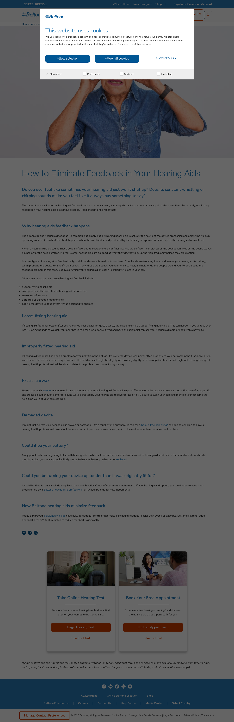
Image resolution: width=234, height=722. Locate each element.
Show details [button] (165, 58)
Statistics (129, 74)
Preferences (93, 74)
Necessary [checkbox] (55, 74)
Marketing (166, 74)
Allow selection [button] (67, 58)
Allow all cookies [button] (117, 58)
